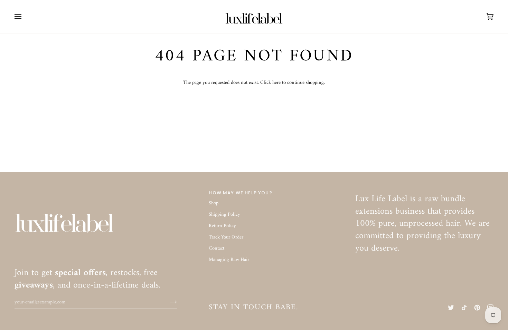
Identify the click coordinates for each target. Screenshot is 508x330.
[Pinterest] (477, 307)
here (276, 82)
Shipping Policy (224, 214)
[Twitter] (451, 307)
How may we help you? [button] (240, 193)
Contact (216, 248)
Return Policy (222, 226)
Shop (213, 203)
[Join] (168, 302)
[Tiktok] (464, 307)
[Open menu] (25, 16)
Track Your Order (226, 237)
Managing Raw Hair (229, 259)
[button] (424, 191)
